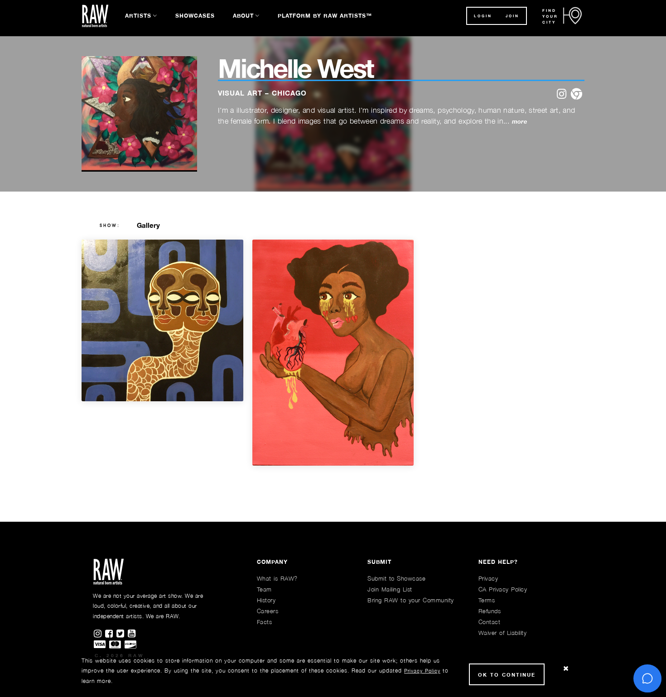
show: (110, 225)
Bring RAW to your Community (410, 600)
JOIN (512, 16)
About (243, 15)
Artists (138, 15)
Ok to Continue (507, 675)
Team (264, 589)
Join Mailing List (389, 589)
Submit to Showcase (396, 578)
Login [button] (483, 16)
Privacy (488, 578)
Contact (489, 621)
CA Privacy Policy (502, 589)
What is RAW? (277, 578)
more (519, 121)
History (266, 600)
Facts (264, 621)
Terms (486, 600)
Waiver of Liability (502, 632)
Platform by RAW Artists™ (325, 15)
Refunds (489, 611)
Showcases (195, 15)
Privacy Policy (422, 670)
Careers (268, 611)
